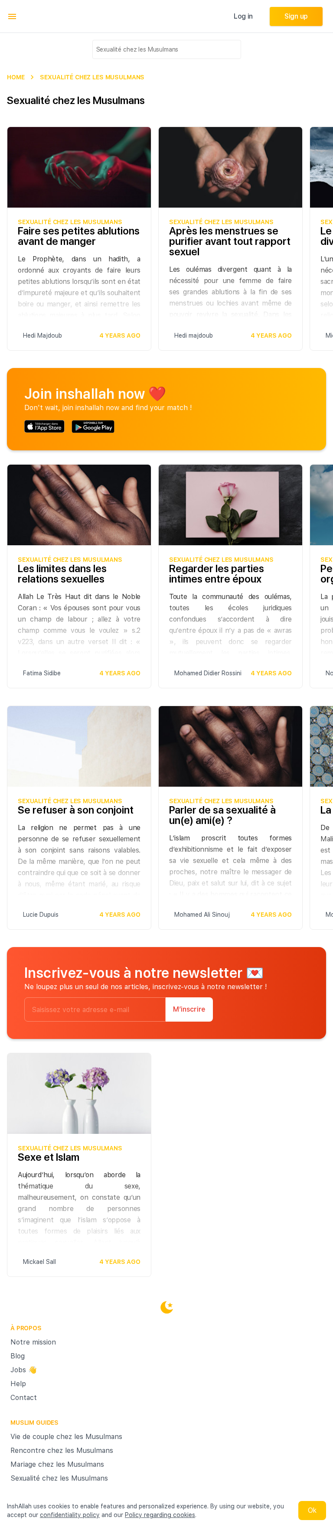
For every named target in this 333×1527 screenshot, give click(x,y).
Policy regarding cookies (160, 1514)
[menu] (12, 16)
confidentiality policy (70, 1514)
